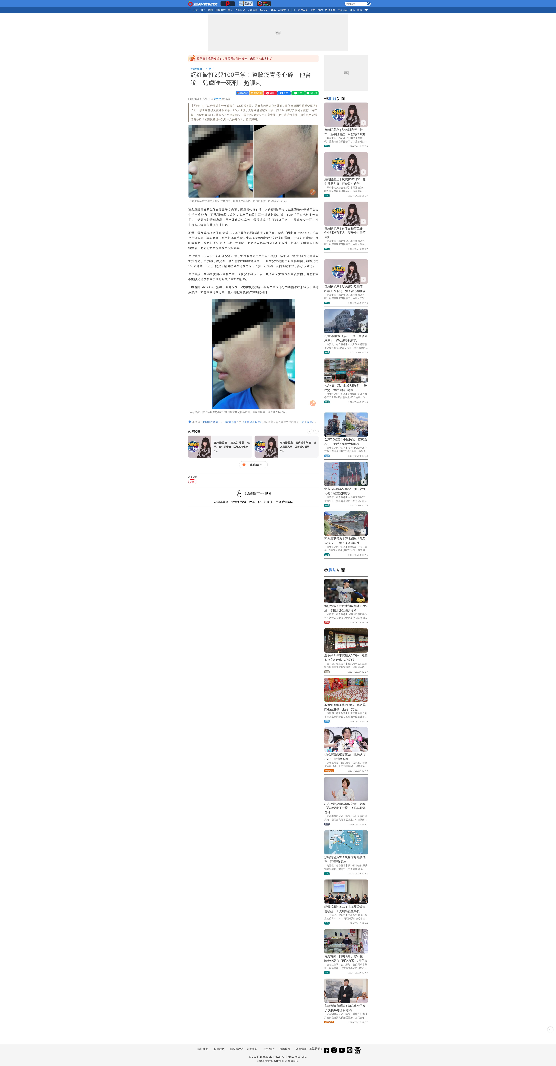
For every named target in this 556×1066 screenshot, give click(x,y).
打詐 (320, 10)
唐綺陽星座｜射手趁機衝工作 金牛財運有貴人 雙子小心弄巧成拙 (345, 233)
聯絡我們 (219, 1049)
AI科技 (282, 10)
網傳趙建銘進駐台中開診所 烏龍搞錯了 (222, 59)
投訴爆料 (285, 1049)
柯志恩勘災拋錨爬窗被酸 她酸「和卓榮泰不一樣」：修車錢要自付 (345, 808)
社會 (203, 10)
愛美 (273, 10)
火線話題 (253, 10)
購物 (359, 10)
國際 (210, 10)
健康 (352, 10)
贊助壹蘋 (255, 93)
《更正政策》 (307, 421)
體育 (230, 10)
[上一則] (309, 431)
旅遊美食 (303, 10)
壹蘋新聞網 (196, 68)
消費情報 (301, 1049)
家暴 (192, 481)
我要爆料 (269, 93)
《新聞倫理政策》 (210, 421)
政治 (196, 10)
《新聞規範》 (231, 421)
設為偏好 (241, 93)
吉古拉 (217, 98)
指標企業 (330, 10)
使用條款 (268, 1049)
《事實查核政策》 (252, 421)
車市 (313, 10)
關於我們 (202, 1049)
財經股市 (220, 10)
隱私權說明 (236, 1049)
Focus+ (264, 10)
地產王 (292, 10)
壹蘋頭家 (343, 10)
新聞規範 (252, 1049)
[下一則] (316, 431)
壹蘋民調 (240, 10)
